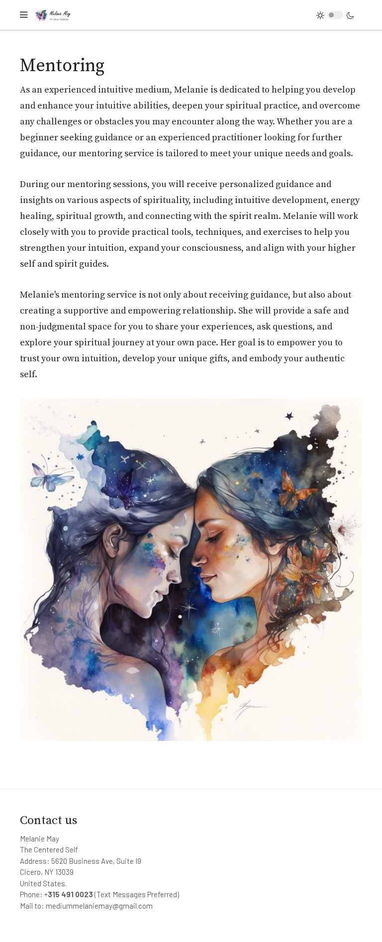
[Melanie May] (54, 14)
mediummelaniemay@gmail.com (99, 905)
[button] (23, 14)
